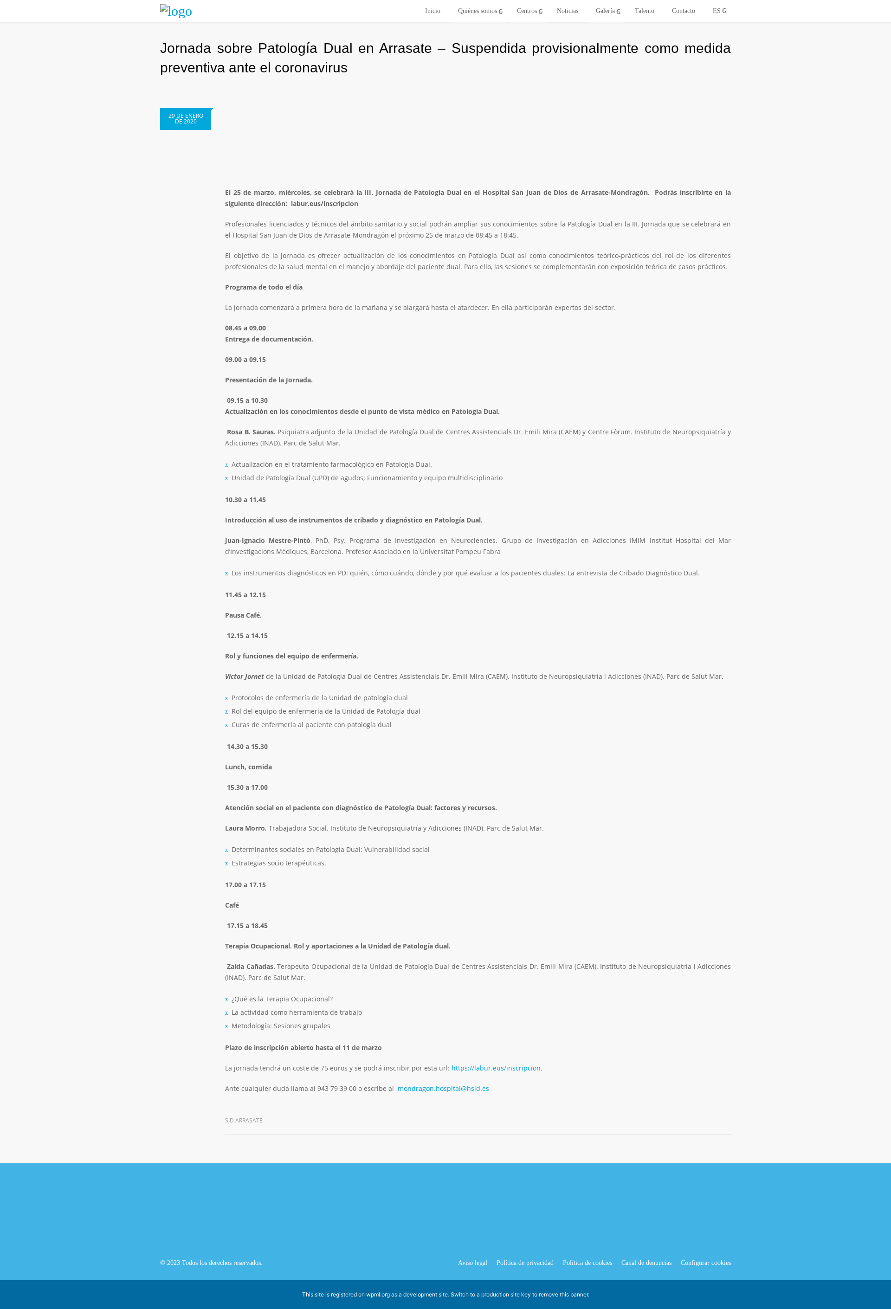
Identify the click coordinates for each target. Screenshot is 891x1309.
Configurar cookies (706, 1262)
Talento (644, 10)
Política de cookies (587, 1262)
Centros (527, 10)
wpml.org (378, 1294)
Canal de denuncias (646, 1262)
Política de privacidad (525, 1262)
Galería (605, 10)
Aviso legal (472, 1262)
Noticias (567, 10)
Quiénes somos (477, 10)
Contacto (683, 10)
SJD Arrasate (244, 1120)
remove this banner (563, 1294)
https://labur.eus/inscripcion (496, 1068)
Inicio (432, 10)
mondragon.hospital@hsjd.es (443, 1088)
